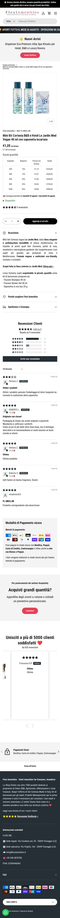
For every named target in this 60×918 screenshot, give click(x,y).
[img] (9, 377)
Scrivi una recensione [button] (30, 359)
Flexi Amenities (9, 131)
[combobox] (30, 21)
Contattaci (30, 611)
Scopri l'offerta (30, 55)
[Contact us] (5, 912)
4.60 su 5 (37, 329)
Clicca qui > (48, 266)
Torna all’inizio (30, 766)
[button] (49, 13)
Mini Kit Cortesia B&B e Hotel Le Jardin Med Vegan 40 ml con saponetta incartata (27, 67)
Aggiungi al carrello (40, 221)
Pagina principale (9, 65)
